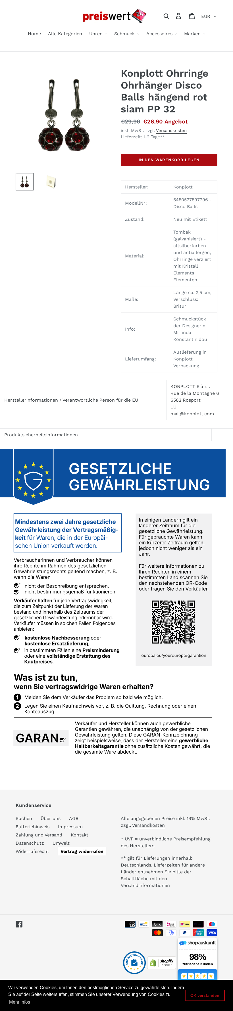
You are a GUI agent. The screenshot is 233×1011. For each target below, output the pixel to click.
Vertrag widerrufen (82, 851)
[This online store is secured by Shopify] (161, 967)
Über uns (51, 818)
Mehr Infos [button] (19, 1002)
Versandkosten (171, 130)
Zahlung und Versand (39, 835)
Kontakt (79, 835)
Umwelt (61, 843)
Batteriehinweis (32, 826)
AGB (73, 818)
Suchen (24, 818)
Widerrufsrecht (32, 851)
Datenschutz (30, 843)
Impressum (70, 826)
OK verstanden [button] (204, 995)
